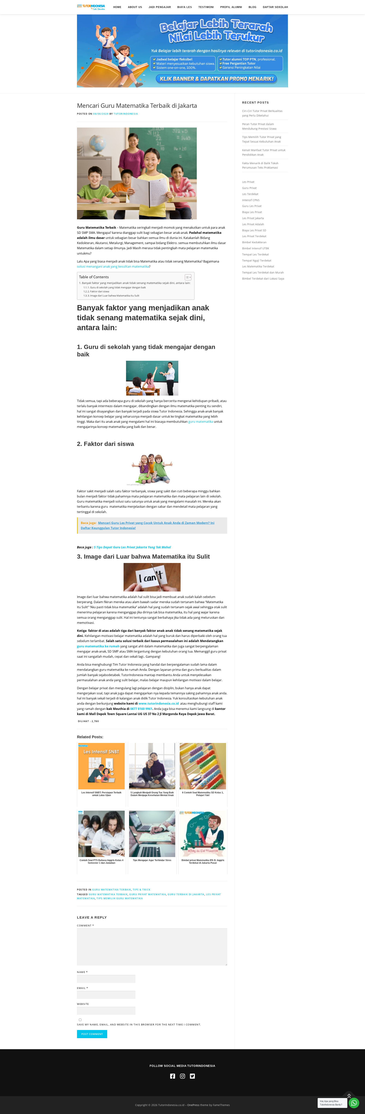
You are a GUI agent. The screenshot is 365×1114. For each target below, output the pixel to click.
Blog (252, 7)
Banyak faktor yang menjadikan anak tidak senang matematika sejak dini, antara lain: (136, 283)
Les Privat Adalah (253, 224)
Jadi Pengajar (160, 7)
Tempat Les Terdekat (255, 254)
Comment (85, 925)
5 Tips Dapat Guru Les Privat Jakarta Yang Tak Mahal (132, 547)
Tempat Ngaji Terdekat (256, 260)
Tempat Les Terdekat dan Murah (263, 272)
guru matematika (200, 421)
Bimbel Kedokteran (254, 242)
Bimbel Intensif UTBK (255, 248)
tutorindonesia (126, 113)
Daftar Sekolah (275, 7)
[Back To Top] (349, 1096)
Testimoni (206, 7)
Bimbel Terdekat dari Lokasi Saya (263, 278)
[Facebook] (172, 1076)
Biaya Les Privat (252, 212)
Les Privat (248, 182)
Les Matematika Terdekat (258, 266)
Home (117, 7)
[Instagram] (182, 1076)
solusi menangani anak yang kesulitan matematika (113, 266)
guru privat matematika (147, 894)
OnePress (193, 1105)
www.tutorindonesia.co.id (159, 703)
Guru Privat (249, 188)
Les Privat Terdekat (254, 236)
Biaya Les (184, 7)
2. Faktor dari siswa (98, 291)
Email (82, 988)
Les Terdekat (250, 194)
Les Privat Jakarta (253, 218)
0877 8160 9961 (141, 709)
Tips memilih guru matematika (120, 898)
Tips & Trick (142, 889)
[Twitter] (192, 1076)
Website (83, 1004)
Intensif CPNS (250, 200)
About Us (135, 7)
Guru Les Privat (252, 206)
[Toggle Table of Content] (186, 277)
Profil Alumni (231, 7)
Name (82, 972)
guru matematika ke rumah (98, 646)
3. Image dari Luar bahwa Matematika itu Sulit (113, 295)
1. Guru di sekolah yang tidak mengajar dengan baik (117, 287)
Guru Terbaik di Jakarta (186, 894)
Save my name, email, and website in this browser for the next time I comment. (139, 1024)
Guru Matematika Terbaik (111, 889)
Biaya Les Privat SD (254, 230)
